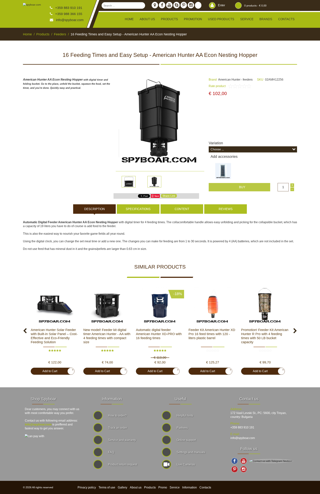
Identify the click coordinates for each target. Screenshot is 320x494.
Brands (265, 19)
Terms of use (107, 487)
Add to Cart (56, 370)
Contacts (286, 19)
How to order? (117, 415)
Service (247, 19)
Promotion (193, 19)
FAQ (111, 452)
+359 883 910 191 (68, 8)
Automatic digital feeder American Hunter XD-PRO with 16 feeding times (159, 334)
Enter (221, 5)
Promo (162, 487)
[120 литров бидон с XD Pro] (213, 305)
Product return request (122, 464)
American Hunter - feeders (235, 79)
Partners (182, 427)
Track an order (117, 427)
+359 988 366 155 (68, 14)
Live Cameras (186, 464)
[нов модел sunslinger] (55, 305)
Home (129, 19)
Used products (221, 19)
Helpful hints (185, 415)
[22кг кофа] (265, 305)
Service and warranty (122, 440)
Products (150, 487)
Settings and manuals (191, 452)
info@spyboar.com (70, 20)
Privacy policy (87, 487)
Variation (216, 143)
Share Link (169, 195)
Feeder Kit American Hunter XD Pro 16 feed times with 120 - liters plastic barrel (212, 334)
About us (147, 19)
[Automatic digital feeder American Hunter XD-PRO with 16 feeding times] (160, 305)
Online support (186, 440)
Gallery (122, 487)
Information (189, 487)
